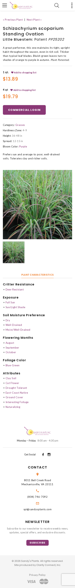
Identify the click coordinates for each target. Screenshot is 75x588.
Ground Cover (14, 397)
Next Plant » (34, 19)
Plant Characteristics (37, 274)
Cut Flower (12, 383)
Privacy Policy (37, 574)
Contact (37, 467)
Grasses (20, 124)
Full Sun (10, 302)
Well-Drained (14, 324)
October (11, 352)
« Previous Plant (13, 19)
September (12, 347)
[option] (37, 204)
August (10, 342)
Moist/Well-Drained (18, 329)
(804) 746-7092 (37, 496)
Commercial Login (24, 110)
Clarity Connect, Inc (48, 565)
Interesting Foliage (17, 402)
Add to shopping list (25, 72)
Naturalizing (13, 406)
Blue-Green (13, 365)
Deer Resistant (15, 289)
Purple (23, 146)
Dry (8, 320)
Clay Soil (11, 378)
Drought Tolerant (16, 387)
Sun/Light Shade (15, 307)
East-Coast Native (17, 392)
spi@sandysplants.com (37, 509)
